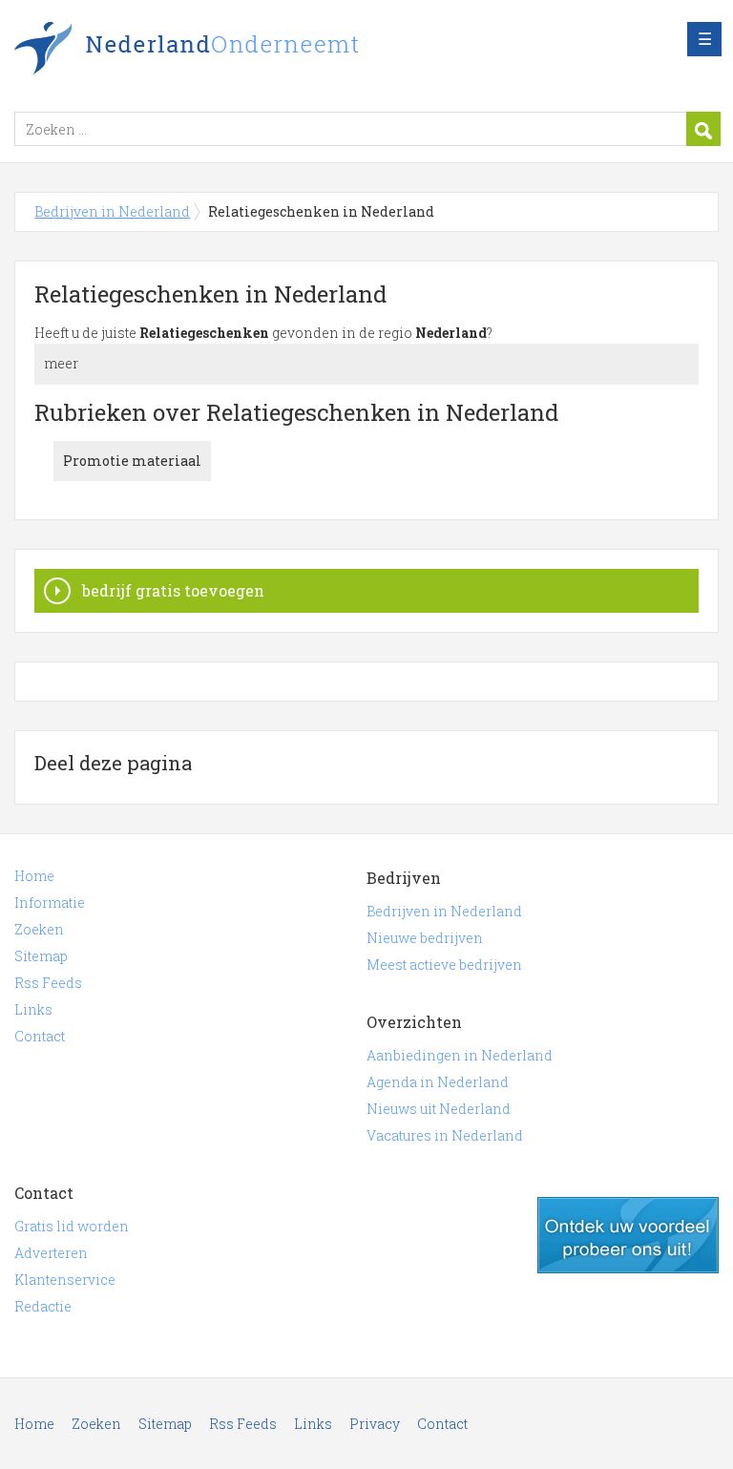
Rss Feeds (48, 983)
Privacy (374, 1424)
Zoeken (39, 929)
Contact (39, 1036)
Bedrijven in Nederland (253, 50)
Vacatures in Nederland (444, 1135)
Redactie (43, 1306)
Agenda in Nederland (437, 1082)
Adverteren (51, 1253)
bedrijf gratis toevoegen (173, 590)
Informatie (49, 902)
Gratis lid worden (71, 1226)
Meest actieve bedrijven (444, 964)
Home (34, 876)
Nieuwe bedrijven (424, 938)
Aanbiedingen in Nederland (459, 1055)
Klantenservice (64, 1279)
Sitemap (41, 956)
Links (33, 1009)
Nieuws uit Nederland (438, 1109)
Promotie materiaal (132, 460)
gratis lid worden (628, 1235)
